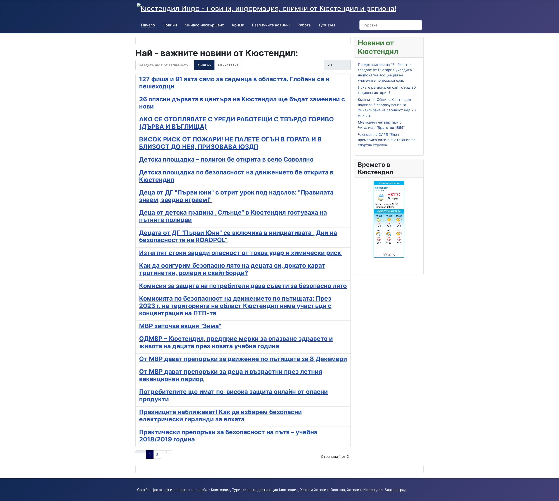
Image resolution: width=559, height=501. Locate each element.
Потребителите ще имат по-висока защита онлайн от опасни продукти (233, 395)
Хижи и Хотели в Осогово (322, 489)
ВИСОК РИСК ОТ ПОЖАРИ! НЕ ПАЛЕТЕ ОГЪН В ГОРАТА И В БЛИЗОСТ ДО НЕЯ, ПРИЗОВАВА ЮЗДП (230, 143)
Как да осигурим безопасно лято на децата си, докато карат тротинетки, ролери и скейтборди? (232, 269)
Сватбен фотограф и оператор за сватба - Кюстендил (183, 489)
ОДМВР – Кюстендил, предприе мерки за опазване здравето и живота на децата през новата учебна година (236, 342)
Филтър (204, 65)
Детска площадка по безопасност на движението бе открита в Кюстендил (236, 176)
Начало (148, 25)
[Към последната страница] (169, 451)
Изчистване (228, 65)
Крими (238, 25)
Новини (170, 25)
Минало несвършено (204, 25)
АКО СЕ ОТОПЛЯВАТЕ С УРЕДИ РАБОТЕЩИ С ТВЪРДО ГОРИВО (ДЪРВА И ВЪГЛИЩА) (236, 122)
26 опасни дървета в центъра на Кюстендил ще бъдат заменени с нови (242, 102)
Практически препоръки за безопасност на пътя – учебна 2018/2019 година (228, 435)
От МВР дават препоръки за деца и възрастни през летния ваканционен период (230, 375)
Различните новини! (271, 25)
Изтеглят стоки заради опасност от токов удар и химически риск (240, 253)
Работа (304, 25)
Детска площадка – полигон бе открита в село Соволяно (226, 159)
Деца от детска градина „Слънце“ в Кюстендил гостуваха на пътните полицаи (233, 216)
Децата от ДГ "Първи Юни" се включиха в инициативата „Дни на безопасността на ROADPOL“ (238, 236)
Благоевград (395, 489)
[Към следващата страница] (164, 451)
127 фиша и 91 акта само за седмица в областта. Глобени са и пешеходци (234, 82)
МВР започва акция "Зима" (180, 326)
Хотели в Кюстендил (365, 489)
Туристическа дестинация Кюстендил (265, 489)
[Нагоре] (554, 496)
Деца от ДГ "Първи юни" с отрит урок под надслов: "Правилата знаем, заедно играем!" (236, 196)
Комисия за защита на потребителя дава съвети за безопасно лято (243, 285)
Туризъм (326, 25)
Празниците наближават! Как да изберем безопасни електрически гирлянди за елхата (220, 415)
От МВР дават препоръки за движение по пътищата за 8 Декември (243, 359)
